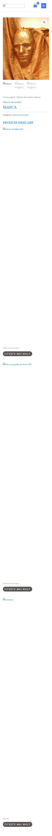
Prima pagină (9, 97)
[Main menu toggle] (43, 5)
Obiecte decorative (24, 97)
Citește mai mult (17, 353)
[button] (44, 22)
